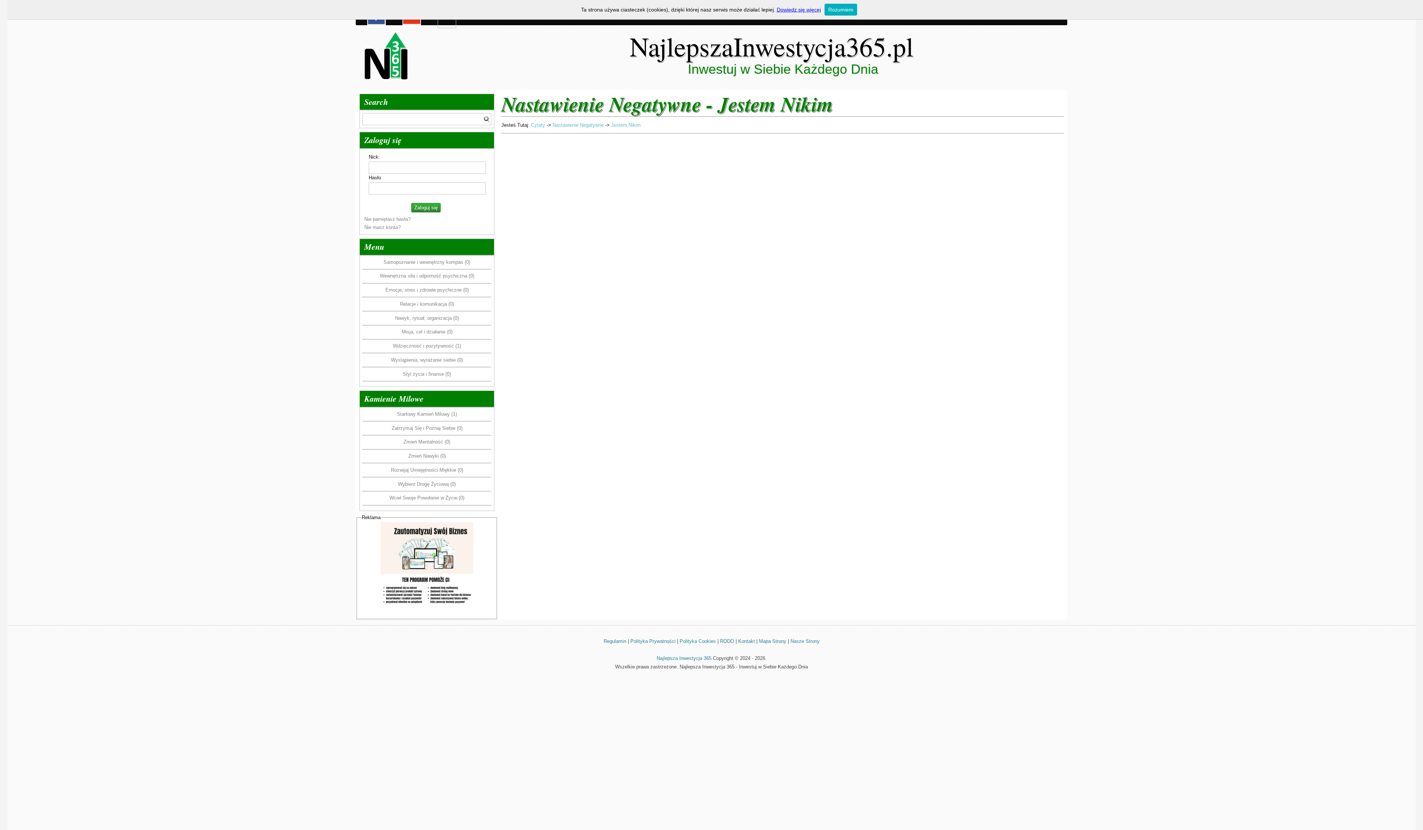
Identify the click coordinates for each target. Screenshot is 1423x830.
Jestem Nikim (626, 125)
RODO (727, 641)
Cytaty (538, 125)
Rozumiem (840, 10)
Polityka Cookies (698, 641)
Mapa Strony (772, 641)
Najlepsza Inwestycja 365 (684, 658)
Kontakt (746, 641)
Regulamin (615, 641)
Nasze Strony (805, 641)
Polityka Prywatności (653, 641)
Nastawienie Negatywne (578, 125)
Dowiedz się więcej (799, 10)
